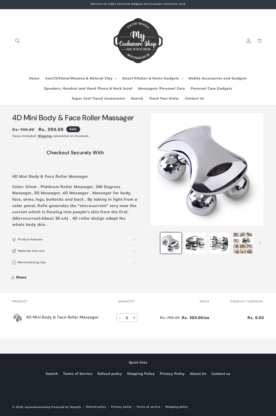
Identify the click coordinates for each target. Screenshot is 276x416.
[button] (17, 41)
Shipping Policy (141, 373)
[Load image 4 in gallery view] (243, 243)
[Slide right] (260, 243)
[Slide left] (155, 243)
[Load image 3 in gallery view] (219, 243)
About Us (198, 373)
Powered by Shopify (66, 407)
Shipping (45, 136)
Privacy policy (121, 406)
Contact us (220, 373)
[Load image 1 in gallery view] (171, 243)
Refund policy (109, 373)
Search (52, 373)
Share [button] (21, 277)
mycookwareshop (38, 407)
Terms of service (148, 406)
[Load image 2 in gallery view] (195, 243)
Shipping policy (176, 406)
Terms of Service (77, 373)
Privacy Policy (172, 373)
